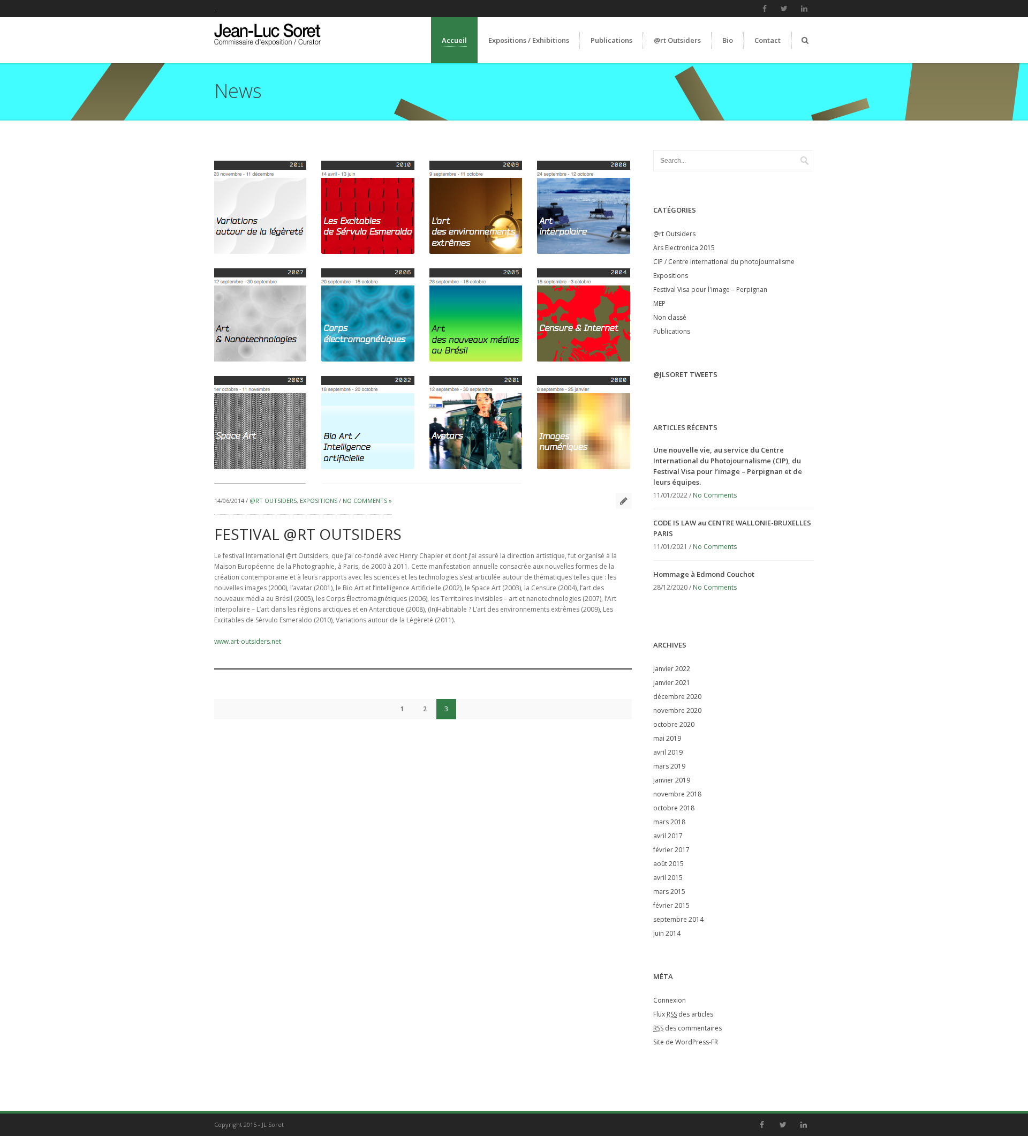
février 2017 (671, 849)
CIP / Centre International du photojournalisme (724, 261)
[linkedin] (804, 8)
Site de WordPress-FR (685, 1042)
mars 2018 (669, 821)
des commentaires (687, 1028)
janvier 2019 (671, 780)
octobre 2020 (673, 724)
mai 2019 (667, 738)
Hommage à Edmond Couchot (703, 574)
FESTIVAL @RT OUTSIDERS (308, 534)
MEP (659, 303)
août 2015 (668, 863)
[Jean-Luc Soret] (277, 46)
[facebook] (764, 8)
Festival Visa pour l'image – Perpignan (710, 289)
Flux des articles (683, 1014)
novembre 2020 (677, 710)
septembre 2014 (678, 919)
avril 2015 (668, 877)
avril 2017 (668, 835)
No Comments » (367, 500)
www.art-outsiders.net (247, 641)
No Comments (715, 495)
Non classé (669, 317)
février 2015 (671, 905)
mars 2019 (669, 766)
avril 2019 (668, 752)
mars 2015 (669, 891)
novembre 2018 (677, 794)
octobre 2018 (673, 807)
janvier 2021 (671, 682)
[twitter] (784, 8)
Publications (671, 331)
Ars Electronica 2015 (684, 247)
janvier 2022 (671, 668)
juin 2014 (667, 933)
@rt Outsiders (273, 500)
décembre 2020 (677, 696)
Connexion (669, 1000)
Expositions (318, 500)
